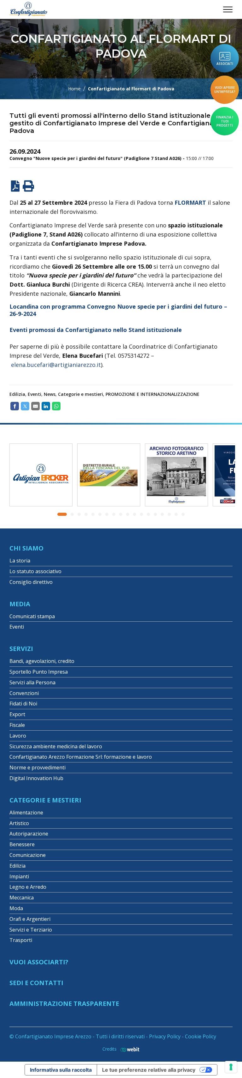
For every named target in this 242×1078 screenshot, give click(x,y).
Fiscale (17, 725)
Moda (16, 908)
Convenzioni (24, 693)
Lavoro (17, 735)
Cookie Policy (200, 1036)
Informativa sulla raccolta (61, 1070)
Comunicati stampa (32, 616)
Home (74, 89)
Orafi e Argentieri (29, 918)
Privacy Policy (165, 1036)
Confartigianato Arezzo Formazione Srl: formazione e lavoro (80, 756)
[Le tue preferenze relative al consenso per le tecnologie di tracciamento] (231, 1067)
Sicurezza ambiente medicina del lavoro (55, 746)
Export (17, 714)
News (49, 394)
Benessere (22, 844)
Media (19, 604)
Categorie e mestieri (80, 394)
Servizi (21, 648)
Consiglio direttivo (31, 582)
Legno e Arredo (27, 886)
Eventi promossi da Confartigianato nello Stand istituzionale (95, 330)
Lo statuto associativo (35, 571)
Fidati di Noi (23, 703)
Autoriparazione (28, 833)
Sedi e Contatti (36, 982)
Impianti (19, 876)
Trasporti (20, 940)
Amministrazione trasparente (64, 1003)
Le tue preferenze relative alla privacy (148, 1070)
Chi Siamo (26, 548)
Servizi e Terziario (30, 929)
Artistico (19, 823)
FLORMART (190, 202)
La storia (19, 560)
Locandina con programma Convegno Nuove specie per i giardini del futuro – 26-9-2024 (118, 310)
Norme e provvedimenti (37, 767)
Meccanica (21, 897)
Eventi (34, 394)
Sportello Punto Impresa (38, 671)
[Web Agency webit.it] (128, 1049)
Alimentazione (26, 812)
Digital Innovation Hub (36, 778)
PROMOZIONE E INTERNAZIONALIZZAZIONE (152, 394)
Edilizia (17, 394)
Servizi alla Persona (32, 682)
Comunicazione (27, 855)
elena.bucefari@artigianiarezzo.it (56, 364)
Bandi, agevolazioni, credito (41, 661)
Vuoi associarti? (38, 962)
